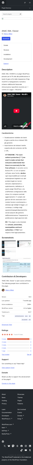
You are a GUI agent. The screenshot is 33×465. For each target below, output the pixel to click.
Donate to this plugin (8, 383)
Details (6, 45)
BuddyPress (6, 434)
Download (6, 38)
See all (29, 354)
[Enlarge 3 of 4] (13, 252)
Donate (20, 416)
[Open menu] (30, 2)
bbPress (5, 431)
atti (30, 316)
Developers (5, 416)
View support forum (8, 368)
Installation (7, 54)
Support (6, 63)
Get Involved (21, 409)
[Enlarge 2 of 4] (29, 243)
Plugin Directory (6, 8)
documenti (24, 319)
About (4, 394)
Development (8, 59)
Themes (20, 397)
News (3, 397)
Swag (20, 419)
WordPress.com (8, 424)
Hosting (4, 400)
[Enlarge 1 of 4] (13, 243)
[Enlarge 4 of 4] (29, 260)
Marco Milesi (8, 34)
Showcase (20, 394)
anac (26, 316)
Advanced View (7, 325)
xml (30, 319)
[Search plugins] (20, 14)
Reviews (6, 50)
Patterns (20, 404)
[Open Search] (24, 2)
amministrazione (19, 316)
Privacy (4, 404)
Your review (5, 354)
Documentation (7, 412)
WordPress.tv (7, 419)
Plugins (19, 400)
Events (19, 412)
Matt (4, 427)
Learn (3, 409)
